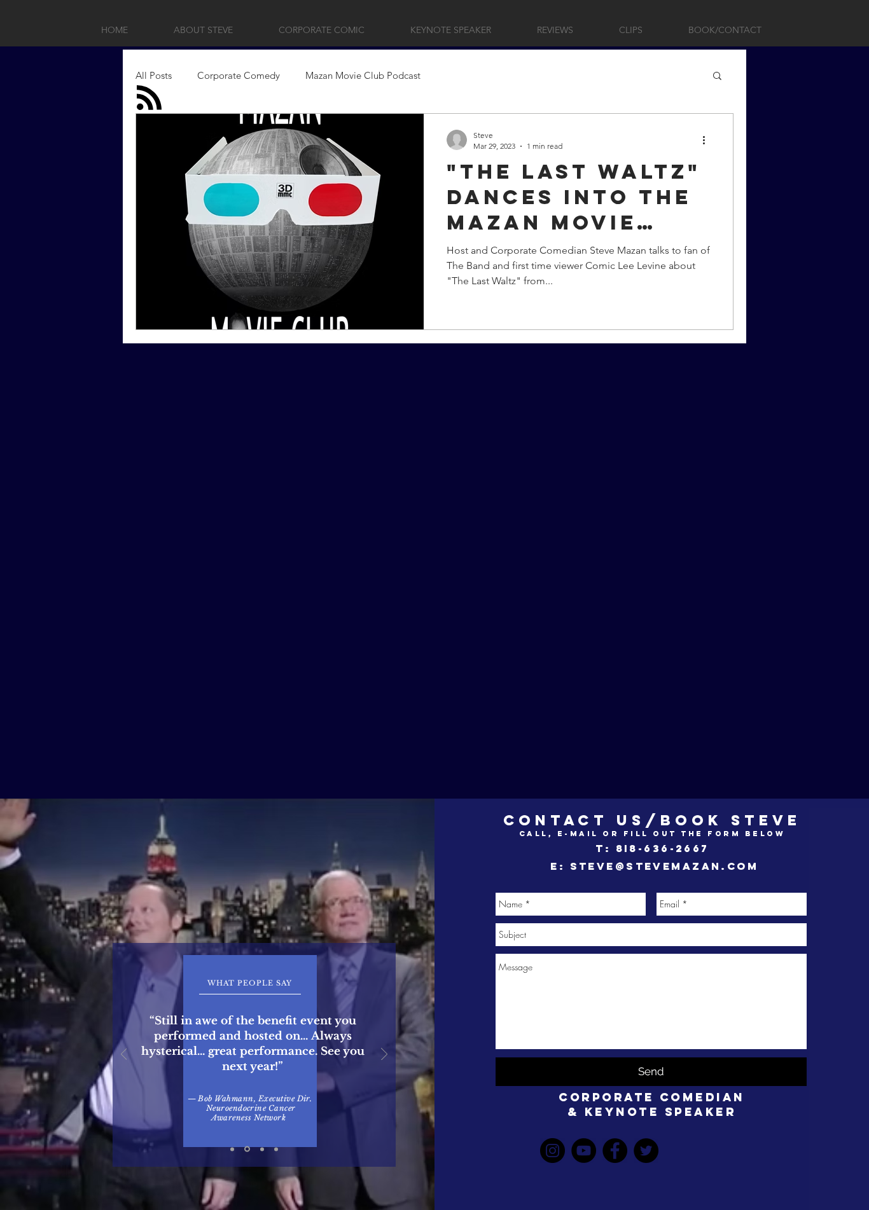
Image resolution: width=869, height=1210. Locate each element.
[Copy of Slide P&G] (247, 1149)
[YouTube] (583, 1150)
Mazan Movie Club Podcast (363, 75)
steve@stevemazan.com (664, 866)
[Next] (384, 1055)
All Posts (154, 75)
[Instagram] (552, 1150)
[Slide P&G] (232, 1149)
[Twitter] (646, 1150)
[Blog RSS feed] (149, 98)
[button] (717, 76)
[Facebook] (614, 1150)
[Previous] (124, 1055)
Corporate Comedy (238, 75)
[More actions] (708, 140)
